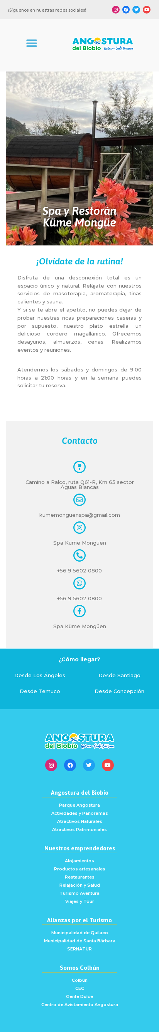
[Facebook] (126, 10)
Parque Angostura (79, 805)
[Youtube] (147, 10)
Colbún (80, 980)
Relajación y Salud (79, 885)
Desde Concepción (119, 691)
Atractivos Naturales (79, 821)
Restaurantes (80, 877)
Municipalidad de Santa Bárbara (79, 940)
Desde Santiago (119, 675)
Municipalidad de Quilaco (79, 932)
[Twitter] (136, 10)
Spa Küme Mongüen (79, 543)
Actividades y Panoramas (79, 813)
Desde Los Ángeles (39, 675)
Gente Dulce (79, 996)
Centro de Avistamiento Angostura (79, 1004)
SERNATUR (79, 949)
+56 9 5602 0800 (79, 570)
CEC (79, 988)
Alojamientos (79, 860)
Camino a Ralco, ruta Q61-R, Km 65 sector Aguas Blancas (79, 484)
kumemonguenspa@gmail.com (79, 515)
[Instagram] (116, 10)
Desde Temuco (40, 691)
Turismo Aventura (79, 893)
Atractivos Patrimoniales (79, 829)
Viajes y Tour (79, 901)
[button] (32, 43)
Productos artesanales (79, 869)
